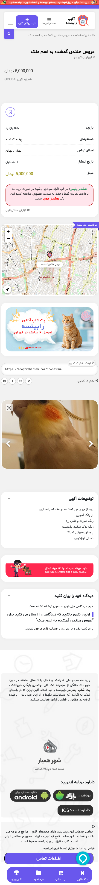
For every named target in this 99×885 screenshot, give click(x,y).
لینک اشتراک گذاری (80, 363)
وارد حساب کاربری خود (49, 629)
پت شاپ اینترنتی (78, 690)
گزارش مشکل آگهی (16, 210)
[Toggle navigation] (10, 23)
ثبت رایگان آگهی (26, 23)
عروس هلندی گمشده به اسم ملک (63, 52)
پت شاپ (60, 879)
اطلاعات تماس (48, 858)
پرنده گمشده (80, 35)
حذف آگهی (82, 879)
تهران (88, 57)
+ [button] (8, 231)
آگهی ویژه (16, 879)
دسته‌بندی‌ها (49, 23)
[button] (49, 499)
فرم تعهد (38, 879)
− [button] (8, 238)
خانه (92, 35)
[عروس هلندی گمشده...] (49, 255)
